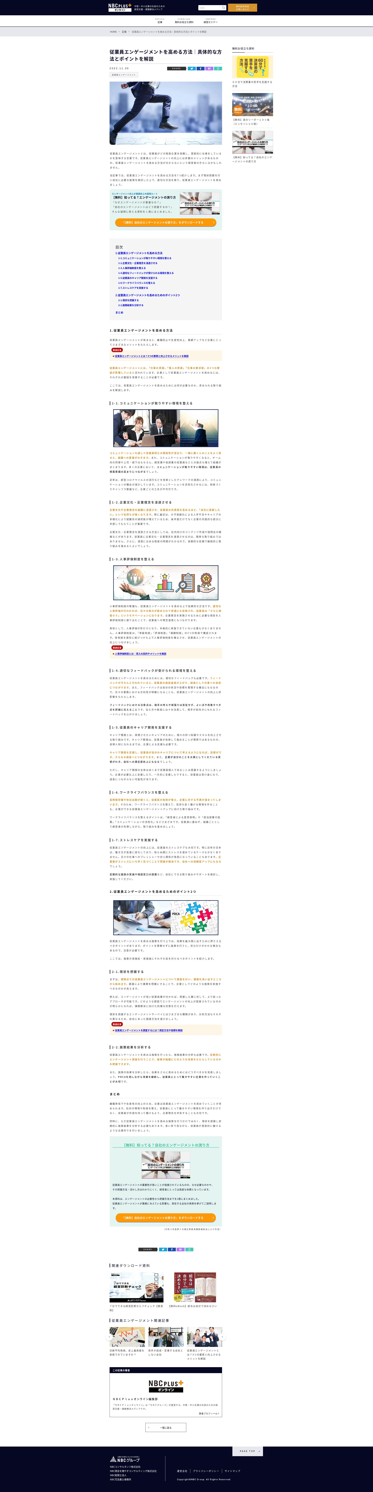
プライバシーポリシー (206, 1471)
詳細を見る (137, 1292)
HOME (113, 31)
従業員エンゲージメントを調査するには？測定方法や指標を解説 (149, 1030)
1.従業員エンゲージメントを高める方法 (138, 253)
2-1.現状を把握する (128, 300)
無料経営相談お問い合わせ (242, 8)
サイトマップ (232, 1471)
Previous (109, 1337)
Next (222, 1337)
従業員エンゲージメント (124, 74)
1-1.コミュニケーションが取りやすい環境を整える (144, 258)
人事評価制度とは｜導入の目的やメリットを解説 (140, 653)
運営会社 (182, 1471)
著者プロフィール (208, 1413)
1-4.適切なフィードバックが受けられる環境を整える (146, 273)
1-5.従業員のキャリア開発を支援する (138, 278)
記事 (124, 31)
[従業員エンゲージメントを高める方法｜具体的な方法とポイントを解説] (201, 68)
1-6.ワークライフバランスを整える (136, 283)
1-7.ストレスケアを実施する (133, 287)
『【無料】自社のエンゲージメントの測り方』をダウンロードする (163, 222)
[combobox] (212, 7)
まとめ (119, 312)
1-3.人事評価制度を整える (132, 268)
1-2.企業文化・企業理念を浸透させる (138, 263)
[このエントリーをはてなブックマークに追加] (209, 68)
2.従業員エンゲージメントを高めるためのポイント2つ (147, 295)
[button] (218, 68)
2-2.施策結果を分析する (131, 305)
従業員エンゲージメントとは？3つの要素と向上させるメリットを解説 (152, 356)
